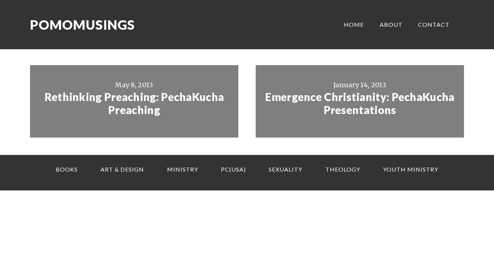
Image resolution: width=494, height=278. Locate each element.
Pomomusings (82, 25)
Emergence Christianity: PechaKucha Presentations (359, 103)
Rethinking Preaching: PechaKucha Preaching (134, 103)
